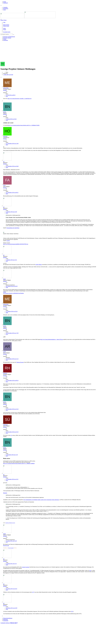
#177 (33, 592)
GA (11, 435)
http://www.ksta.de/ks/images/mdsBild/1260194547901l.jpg (15, 244)
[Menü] (1, 5)
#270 (7, 334)
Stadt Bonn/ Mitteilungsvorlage (10, 522)
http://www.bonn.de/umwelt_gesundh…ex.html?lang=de (19, 98)
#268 (7, 287)
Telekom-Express (20, 362)
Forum (4, 29)
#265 (7, 193)
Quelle (4, 292)
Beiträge (5, 90)
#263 (7, 144)
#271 (7, 360)
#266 (7, 213)
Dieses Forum (6, 26)
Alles (4, 22)
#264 (7, 167)
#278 (7, 564)
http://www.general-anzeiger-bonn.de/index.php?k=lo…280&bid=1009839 (19, 463)
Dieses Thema (6, 24)
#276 (7, 480)
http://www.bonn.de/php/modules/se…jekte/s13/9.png (52, 339)
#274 (7, 433)
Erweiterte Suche (6, 31)
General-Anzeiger (25, 567)
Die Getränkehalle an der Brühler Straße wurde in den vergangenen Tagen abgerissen (41, 499)
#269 (7, 312)
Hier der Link (6, 545)
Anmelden (5, 7)
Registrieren (5, 8)
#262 (7, 120)
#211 (72, 611)
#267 (7, 261)
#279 (7, 589)
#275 (7, 455)
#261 (7, 96)
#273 (7, 410)
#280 (7, 609)
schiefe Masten (39, 264)
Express (8, 240)
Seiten (4, 28)
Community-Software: (9, 622)
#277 (7, 542)
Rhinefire (5, 492)
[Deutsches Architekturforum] (28, 17)
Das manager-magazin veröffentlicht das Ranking (13, 293)
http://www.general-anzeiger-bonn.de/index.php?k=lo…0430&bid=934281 (24, 125)
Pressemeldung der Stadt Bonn (12, 227)
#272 (7, 381)
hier (90, 570)
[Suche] (13, 34)
